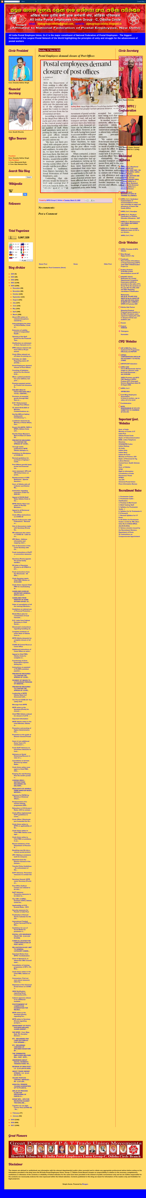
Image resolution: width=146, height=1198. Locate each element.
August (15, 300)
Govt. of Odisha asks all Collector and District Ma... (21, 486)
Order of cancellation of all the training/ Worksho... (22, 605)
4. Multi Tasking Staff (126, 505)
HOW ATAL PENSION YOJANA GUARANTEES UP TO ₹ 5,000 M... (21, 1086)
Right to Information (126, 471)
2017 (13, 1125)
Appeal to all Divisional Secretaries (20, 511)
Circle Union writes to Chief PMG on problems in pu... (21, 839)
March (15, 314)
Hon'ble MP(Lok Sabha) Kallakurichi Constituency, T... (20, 416)
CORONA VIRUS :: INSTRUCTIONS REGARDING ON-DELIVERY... (19, 782)
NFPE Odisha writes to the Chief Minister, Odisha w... (21, 723)
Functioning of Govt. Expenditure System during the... (20, 662)
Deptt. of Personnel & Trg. (128, 459)
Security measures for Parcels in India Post (20, 911)
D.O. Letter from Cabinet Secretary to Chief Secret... (21, 622)
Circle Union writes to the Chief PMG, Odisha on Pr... (21, 973)
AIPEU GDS (125, 367)
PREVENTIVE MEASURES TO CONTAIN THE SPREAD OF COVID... (21, 442)
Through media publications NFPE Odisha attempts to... (20, 448)
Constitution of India (126, 473)
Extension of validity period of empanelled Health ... (20, 332)
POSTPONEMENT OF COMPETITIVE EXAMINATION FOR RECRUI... (20, 1006)
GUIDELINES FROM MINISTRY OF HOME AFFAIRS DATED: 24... (21, 599)
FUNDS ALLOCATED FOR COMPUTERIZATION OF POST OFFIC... (21, 942)
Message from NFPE (19, 704)
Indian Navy (123, 452)
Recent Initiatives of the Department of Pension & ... (21, 845)
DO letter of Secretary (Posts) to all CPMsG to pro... (21, 567)
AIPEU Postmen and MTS (130, 377)
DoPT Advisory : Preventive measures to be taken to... (21, 894)
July (14, 303)
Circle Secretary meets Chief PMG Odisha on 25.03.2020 (21, 580)
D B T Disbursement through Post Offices (20, 404)
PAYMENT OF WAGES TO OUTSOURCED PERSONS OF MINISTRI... (22, 682)
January (16, 1116)
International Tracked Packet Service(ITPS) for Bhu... (21, 923)
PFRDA (121, 477)
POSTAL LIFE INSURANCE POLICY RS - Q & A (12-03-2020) (21, 936)
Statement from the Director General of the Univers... (21, 861)
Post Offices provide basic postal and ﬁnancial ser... (22, 466)
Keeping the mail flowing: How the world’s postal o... (21, 775)
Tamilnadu (124, 259)
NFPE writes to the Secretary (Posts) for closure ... (20, 709)
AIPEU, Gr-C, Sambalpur (129, 199)
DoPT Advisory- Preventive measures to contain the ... (22, 874)
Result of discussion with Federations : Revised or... (21, 521)
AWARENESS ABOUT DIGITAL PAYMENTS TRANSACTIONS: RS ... (21, 1062)
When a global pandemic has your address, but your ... (21, 378)
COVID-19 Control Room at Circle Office (22, 645)
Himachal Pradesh (127, 310)
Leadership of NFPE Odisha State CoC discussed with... (19, 695)
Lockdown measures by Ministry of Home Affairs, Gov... (22, 422)
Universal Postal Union (127, 482)
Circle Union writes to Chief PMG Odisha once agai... (21, 832)
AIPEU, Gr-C (125, 388)
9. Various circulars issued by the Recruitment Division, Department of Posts (129, 530)
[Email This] (86, 200)
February (16, 1113)
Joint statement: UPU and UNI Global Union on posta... (21, 473)
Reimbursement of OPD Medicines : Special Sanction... (20, 479)
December (16, 288)
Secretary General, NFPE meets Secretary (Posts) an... (21, 881)
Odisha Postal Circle (126, 435)
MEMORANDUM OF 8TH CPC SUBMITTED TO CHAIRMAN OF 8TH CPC (130, 410)
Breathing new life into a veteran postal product (21, 851)
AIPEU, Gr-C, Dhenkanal (129, 167)
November (17, 291)
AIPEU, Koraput (126, 192)
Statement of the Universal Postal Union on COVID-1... (22, 986)
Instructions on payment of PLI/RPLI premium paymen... (21, 669)
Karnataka (124, 334)
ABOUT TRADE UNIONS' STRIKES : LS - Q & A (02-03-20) (21, 1073)
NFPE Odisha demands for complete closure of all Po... (22, 640)
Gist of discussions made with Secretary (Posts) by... (21, 528)
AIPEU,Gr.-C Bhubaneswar (130, 221)
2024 (13, 274)
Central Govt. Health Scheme (129, 463)
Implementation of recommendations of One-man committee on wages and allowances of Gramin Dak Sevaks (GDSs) (131, 204)
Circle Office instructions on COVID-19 (21, 516)
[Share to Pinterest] (94, 200)
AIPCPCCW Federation (129, 364)
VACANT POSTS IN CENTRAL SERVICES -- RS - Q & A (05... (21, 1079)
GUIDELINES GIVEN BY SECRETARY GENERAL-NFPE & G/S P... (21, 593)
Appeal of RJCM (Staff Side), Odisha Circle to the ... (21, 499)
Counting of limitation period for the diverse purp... (21, 372)
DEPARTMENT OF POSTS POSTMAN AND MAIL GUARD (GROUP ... (21, 1027)
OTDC (121, 469)
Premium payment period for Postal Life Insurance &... (22, 385)
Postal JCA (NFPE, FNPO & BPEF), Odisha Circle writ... (22, 429)
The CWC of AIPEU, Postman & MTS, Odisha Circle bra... (22, 900)
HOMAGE (124, 328)
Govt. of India (124, 429)
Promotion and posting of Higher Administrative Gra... (21, 730)
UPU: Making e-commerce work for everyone (21, 856)
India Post (122, 433)
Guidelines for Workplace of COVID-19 (21, 454)
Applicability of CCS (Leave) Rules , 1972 (20, 906)
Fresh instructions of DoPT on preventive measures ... (22, 554)
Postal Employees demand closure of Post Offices (22, 366)
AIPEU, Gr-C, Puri (127, 235)
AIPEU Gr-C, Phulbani (128, 215)
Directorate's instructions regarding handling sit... (21, 628)
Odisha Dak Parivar (128, 307)
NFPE (123, 406)
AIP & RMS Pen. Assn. (129, 348)
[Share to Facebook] (92, 200)
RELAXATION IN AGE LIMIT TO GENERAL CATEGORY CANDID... (22, 949)
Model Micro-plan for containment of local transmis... (20, 615)
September (17, 297)
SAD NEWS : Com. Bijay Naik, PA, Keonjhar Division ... (20, 1034)
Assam (123, 323)
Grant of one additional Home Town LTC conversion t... (20, 743)
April (15, 311)
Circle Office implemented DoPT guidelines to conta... (21, 814)
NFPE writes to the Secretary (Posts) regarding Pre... (19, 1014)
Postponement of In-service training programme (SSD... (19, 803)
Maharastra (125, 295)
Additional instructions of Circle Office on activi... (21, 650)
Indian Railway (124, 446)
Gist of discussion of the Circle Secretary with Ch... (21, 547)
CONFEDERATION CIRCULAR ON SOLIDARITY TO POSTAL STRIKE (130, 358)
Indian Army (123, 450)
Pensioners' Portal (125, 475)
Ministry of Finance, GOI (127, 456)
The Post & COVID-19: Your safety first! (22, 700)
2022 (13, 280)
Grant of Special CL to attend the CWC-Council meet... (22, 960)
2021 (13, 283)
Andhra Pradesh (127, 270)
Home (76, 264)
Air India (122, 448)
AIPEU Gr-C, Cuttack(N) (129, 228)
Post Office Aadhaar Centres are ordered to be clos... (21, 887)
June (15, 306)
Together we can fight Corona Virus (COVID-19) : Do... (22, 1107)
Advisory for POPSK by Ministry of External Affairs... (20, 797)
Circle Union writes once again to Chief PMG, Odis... (21, 769)
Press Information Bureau (128, 484)
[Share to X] (90, 200)
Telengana (124, 331)
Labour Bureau (124, 461)
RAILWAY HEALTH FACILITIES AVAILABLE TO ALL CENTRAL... (21, 391)
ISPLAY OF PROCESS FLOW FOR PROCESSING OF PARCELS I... (20, 1093)
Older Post (108, 264)
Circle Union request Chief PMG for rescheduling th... (22, 586)
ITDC (120, 465)
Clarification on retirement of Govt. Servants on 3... (22, 344)
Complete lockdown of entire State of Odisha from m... (21, 633)
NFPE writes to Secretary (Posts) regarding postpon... (21, 1021)
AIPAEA (123, 355)
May (14, 308)
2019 (13, 1119)
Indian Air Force (124, 454)
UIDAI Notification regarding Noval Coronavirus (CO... (19, 993)
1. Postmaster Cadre (126, 496)
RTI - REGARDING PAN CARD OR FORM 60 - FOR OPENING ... (20, 1040)
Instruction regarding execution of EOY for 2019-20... (20, 492)
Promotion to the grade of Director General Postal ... (21, 736)
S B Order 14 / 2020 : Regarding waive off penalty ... (20, 361)
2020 (13, 286)
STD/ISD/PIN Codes (126, 444)
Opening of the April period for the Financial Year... (21, 338)
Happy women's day (127, 256)
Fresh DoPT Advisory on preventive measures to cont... (21, 749)
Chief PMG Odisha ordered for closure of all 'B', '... (22, 715)
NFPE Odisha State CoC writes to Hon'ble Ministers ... (21, 505)
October (16, 294)
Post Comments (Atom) (57, 267)
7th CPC (122, 480)
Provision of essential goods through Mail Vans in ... (20, 398)
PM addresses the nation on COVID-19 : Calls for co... (21, 534)
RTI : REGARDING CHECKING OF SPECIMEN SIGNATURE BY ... (21, 1047)
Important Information (20, 719)
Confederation (126, 403)
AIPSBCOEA (125, 391)
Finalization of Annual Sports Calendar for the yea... (21, 916)
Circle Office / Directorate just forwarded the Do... (21, 820)
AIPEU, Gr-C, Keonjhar (129, 211)
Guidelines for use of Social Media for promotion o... (20, 929)
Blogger (85, 1184)
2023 (13, 277)
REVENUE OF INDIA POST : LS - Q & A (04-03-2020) (22, 1067)
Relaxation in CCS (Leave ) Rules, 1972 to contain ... (22, 809)
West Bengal (125, 254)
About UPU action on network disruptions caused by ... (20, 319)
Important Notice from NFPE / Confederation (21, 955)
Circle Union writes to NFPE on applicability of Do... (22, 826)
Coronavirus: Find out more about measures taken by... (21, 980)
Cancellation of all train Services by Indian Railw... (20, 762)
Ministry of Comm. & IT (127, 431)
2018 (13, 1122)
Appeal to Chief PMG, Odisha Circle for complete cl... (20, 656)
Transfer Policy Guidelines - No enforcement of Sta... (22, 868)
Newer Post (43, 264)
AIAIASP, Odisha (127, 277)
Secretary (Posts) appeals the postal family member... (21, 560)
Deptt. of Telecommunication (129, 438)
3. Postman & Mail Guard (128, 503)
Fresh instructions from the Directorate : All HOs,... (20, 573)
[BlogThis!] (88, 200)
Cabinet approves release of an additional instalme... (21, 999)
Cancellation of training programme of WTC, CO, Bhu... (21, 967)
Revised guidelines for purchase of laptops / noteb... (20, 459)
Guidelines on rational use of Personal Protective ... (22, 610)
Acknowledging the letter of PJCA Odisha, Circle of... (21, 325)
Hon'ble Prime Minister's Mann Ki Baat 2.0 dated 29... (21, 435)
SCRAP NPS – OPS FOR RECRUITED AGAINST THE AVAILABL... (21, 1101)
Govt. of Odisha (124, 467)
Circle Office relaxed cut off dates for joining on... (22, 355)
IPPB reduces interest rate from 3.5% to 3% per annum (21, 349)
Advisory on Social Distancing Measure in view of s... (21, 756)
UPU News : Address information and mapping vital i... (19, 541)
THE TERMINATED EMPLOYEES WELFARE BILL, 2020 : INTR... (21, 1055)
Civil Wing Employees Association (129, 395)
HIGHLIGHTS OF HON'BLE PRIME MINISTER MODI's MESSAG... (22, 790)
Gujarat (123, 326)
